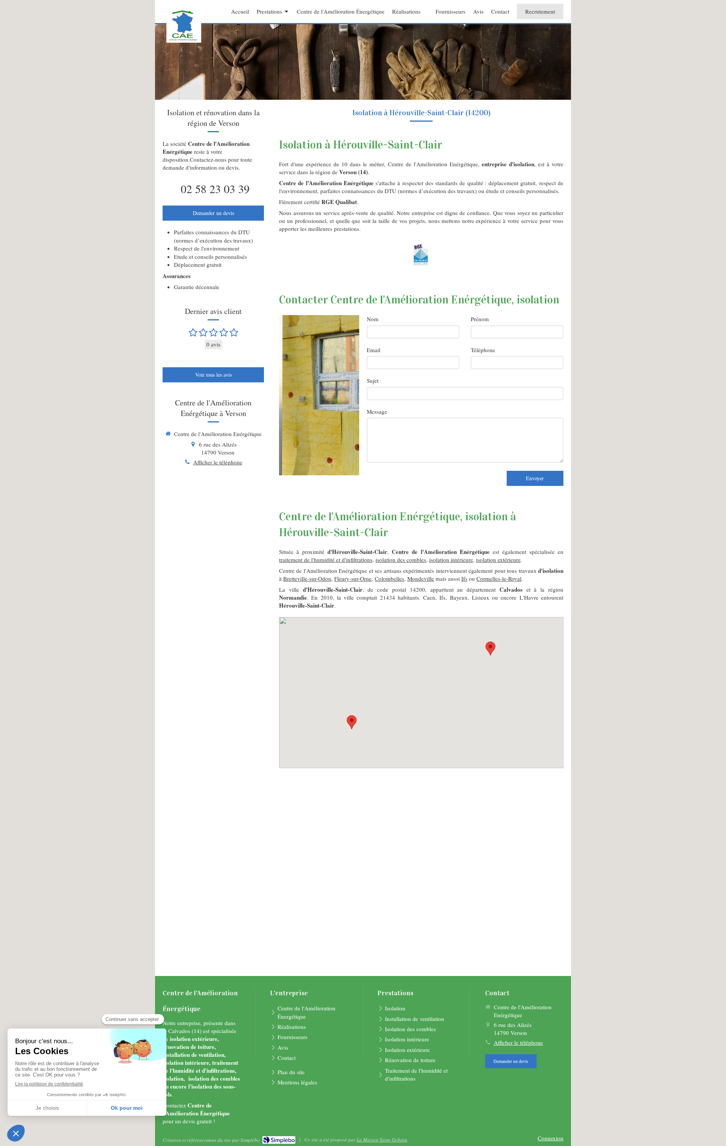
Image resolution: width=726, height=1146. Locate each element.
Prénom (480, 319)
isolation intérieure (451, 559)
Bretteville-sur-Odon (307, 578)
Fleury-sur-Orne (353, 578)
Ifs (464, 578)
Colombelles (389, 578)
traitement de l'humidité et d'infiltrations (325, 559)
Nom (373, 319)
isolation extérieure (498, 559)
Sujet (373, 380)
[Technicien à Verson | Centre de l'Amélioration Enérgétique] (183, 26)
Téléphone (483, 350)
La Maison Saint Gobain (382, 1139)
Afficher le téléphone (217, 462)
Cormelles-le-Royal (498, 578)
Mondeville (420, 578)
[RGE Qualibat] (421, 254)
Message (377, 411)
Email (373, 350)
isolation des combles (400, 559)
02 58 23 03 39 (215, 188)
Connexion (550, 1138)
